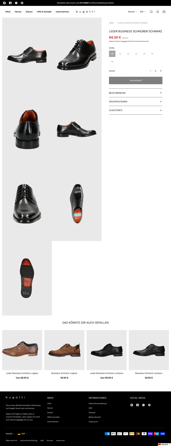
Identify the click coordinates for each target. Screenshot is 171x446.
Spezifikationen (118, 101)
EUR (23, 433)
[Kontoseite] (157, 12)
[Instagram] (4, 3)
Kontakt (20, 420)
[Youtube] (16, 3)
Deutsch (9, 433)
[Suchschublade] (151, 12)
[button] (164, 444)
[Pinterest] (22, 3)
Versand (124, 41)
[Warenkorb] (164, 12)
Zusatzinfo (115, 110)
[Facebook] (10, 3)
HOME (111, 23)
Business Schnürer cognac (64, 373)
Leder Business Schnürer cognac (22, 373)
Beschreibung (117, 93)
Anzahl (112, 71)
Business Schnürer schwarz (148, 373)
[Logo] (85, 11)
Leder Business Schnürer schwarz (106, 373)
